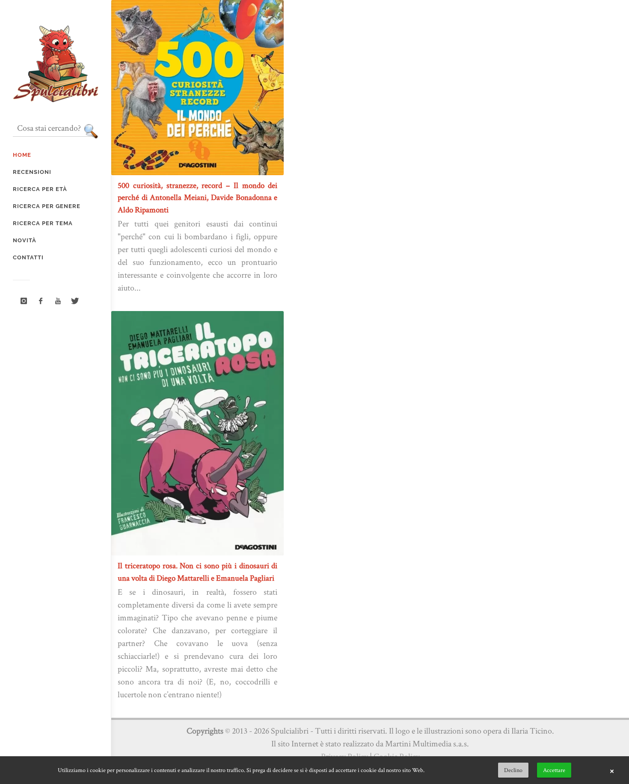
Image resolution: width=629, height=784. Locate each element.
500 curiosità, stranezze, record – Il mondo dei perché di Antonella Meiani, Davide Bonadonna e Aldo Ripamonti (197, 197)
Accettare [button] (554, 770)
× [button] (612, 770)
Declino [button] (513, 770)
